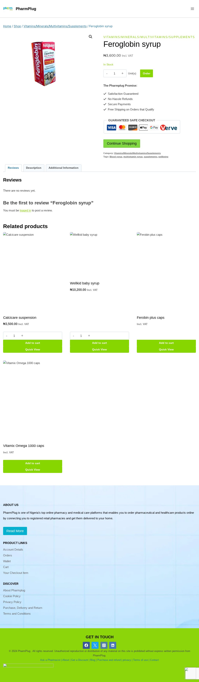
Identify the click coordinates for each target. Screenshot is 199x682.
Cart (6, 567)
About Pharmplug (14, 590)
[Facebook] (86, 645)
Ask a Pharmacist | (51, 660)
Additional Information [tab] (64, 167)
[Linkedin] (112, 645)
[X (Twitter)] (95, 645)
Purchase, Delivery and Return (22, 607)
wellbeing (163, 157)
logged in (25, 210)
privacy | (127, 660)
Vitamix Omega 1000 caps (23, 446)
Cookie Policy (12, 596)
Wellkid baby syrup (84, 283)
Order (146, 73)
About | (66, 660)
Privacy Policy (12, 602)
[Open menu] (192, 9)
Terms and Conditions (17, 613)
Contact (154, 660)
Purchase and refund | (109, 660)
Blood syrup (116, 157)
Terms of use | (141, 660)
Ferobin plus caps (150, 318)
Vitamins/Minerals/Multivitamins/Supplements (149, 37)
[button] (90, 36)
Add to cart (32, 342)
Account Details (13, 549)
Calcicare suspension (19, 318)
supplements (150, 157)
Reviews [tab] (13, 167)
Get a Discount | (80, 660)
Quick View (32, 349)
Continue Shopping (122, 143)
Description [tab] (33, 167)
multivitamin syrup (133, 157)
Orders (7, 555)
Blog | (93, 660)
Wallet (7, 561)
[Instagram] (103, 645)
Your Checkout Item (15, 572)
